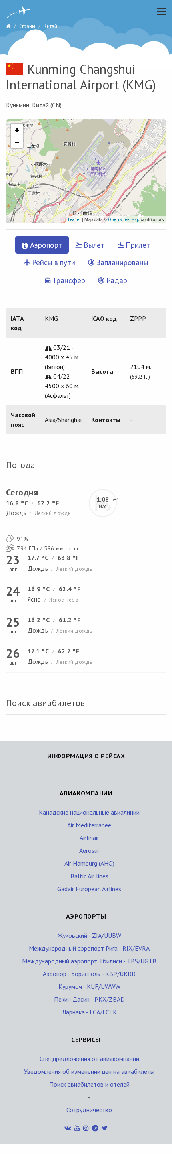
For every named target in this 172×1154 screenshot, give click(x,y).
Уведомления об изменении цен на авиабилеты (89, 1071)
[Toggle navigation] (159, 11)
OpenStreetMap (124, 219)
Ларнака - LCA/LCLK (89, 1012)
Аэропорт (45, 245)
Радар (115, 280)
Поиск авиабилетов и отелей (89, 1084)
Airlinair (89, 838)
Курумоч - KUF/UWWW (89, 986)
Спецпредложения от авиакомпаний (89, 1059)
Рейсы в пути (52, 262)
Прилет (137, 245)
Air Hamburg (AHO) (89, 863)
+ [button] (17, 130)
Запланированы (121, 262)
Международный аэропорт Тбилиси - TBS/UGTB (89, 961)
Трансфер (67, 280)
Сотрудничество (89, 1110)
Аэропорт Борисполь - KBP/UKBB (89, 974)
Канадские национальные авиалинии (89, 812)
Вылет (93, 245)
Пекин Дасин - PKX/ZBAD (89, 999)
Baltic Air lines (89, 876)
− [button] (17, 142)
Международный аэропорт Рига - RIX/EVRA (89, 948)
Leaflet (74, 219)
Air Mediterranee (89, 825)
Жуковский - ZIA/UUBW (89, 935)
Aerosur (89, 850)
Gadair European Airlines (89, 889)
